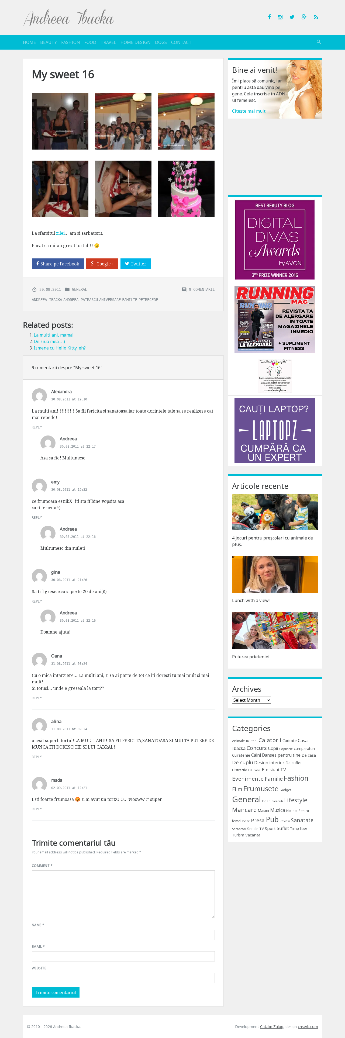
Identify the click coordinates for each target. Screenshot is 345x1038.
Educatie (254, 770)
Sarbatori (239, 829)
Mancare (244, 810)
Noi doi (292, 810)
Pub (272, 819)
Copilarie (286, 749)
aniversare (110, 299)
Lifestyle (295, 800)
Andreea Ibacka (69, 17)
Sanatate (302, 820)
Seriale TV (255, 828)
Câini (256, 755)
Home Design (135, 42)
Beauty (48, 42)
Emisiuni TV (274, 769)
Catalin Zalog (271, 1026)
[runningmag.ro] (274, 319)
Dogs (161, 42)
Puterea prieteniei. (251, 657)
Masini (263, 810)
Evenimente (248, 778)
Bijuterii (251, 741)
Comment (42, 865)
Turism (238, 835)
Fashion (70, 42)
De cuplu (242, 762)
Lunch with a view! (251, 600)
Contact (181, 42)
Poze (246, 821)
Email (38, 946)
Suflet (283, 828)
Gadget (285, 789)
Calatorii (269, 740)
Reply (37, 427)
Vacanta (252, 835)
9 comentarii (202, 289)
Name (38, 925)
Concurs (257, 748)
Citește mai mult (248, 111)
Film (237, 789)
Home (29, 42)
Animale (238, 740)
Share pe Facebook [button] (59, 264)
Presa (258, 820)
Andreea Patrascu (80, 299)
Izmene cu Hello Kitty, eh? (60, 348)
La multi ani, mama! (53, 335)
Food (90, 42)
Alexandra (61, 392)
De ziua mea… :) (49, 341)
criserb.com (308, 1026)
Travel (108, 42)
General (79, 289)
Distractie (239, 770)
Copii (273, 748)
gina (55, 572)
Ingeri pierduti (272, 801)
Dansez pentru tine (281, 755)
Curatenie (241, 755)
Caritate (289, 740)
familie (129, 299)
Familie (274, 778)
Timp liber (298, 828)
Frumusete (260, 788)
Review (285, 821)
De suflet (293, 762)
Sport (270, 828)
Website (39, 968)
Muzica (277, 810)
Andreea (68, 439)
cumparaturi (304, 748)
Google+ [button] (104, 264)
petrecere (148, 299)
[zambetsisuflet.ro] (275, 375)
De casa (309, 755)
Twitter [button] (138, 264)
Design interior (269, 763)
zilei (60, 233)
